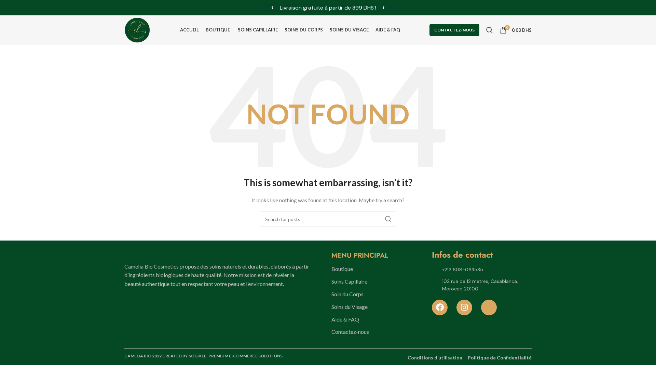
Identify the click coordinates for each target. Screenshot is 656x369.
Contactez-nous (454, 29)
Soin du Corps (347, 294)
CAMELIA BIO (138, 355)
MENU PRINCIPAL (359, 255)
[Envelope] (489, 307)
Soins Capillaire (349, 281)
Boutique (342, 268)
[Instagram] (464, 307)
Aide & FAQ (345, 319)
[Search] (489, 30)
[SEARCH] (388, 219)
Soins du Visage (349, 306)
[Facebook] (440, 307)
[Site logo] (137, 29)
